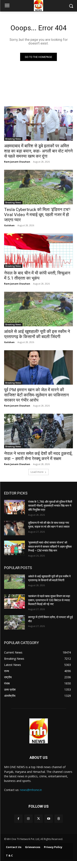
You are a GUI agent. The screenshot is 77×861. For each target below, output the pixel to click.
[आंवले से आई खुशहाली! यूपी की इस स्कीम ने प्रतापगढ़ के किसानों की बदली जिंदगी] (38, 309)
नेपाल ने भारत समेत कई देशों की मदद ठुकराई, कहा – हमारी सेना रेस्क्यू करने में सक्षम (38, 456)
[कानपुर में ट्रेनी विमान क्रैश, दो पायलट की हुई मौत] (14, 622)
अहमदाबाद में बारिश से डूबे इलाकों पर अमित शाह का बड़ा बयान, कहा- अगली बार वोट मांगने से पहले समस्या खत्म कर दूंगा (38, 151)
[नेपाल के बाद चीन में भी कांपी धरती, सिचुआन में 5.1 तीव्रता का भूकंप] (38, 250)
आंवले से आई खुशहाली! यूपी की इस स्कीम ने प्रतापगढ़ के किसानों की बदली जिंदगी (37, 334)
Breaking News (13, 138)
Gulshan (9, 225)
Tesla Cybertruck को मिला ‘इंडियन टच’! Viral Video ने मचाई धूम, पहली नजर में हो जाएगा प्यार (37, 214)
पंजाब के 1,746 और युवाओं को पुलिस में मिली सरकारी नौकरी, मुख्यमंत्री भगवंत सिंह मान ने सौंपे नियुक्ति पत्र (50, 505)
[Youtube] (49, 819)
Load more (37, 472)
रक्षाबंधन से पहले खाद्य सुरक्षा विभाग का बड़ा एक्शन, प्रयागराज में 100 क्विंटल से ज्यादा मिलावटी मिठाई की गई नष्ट (49, 600)
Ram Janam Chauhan (17, 161)
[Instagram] (28, 819)
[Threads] (59, 819)
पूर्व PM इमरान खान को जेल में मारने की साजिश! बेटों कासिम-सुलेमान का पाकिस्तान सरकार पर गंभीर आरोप (36, 395)
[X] (38, 819)
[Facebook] (18, 819)
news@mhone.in (31, 790)
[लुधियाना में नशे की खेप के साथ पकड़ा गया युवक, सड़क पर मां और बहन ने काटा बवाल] (14, 528)
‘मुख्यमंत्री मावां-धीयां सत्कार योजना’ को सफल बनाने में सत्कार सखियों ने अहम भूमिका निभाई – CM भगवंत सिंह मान (50, 546)
